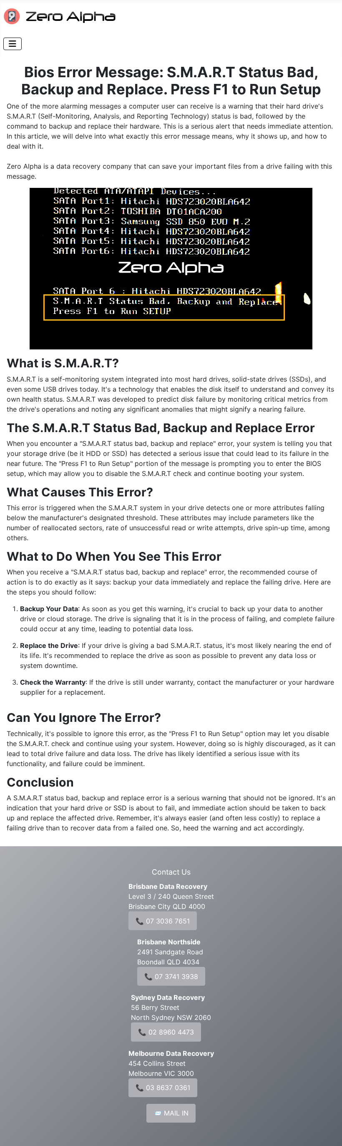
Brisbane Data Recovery (167, 886)
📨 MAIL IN (171, 1113)
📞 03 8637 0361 (163, 1087)
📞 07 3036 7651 (163, 921)
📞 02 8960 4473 (166, 1032)
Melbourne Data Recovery (171, 1053)
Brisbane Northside (169, 942)
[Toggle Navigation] (12, 44)
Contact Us (171, 872)
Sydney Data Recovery (168, 997)
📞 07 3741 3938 (171, 976)
